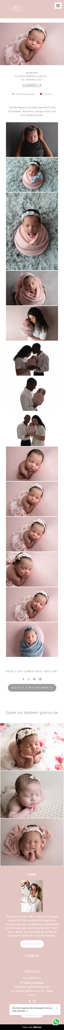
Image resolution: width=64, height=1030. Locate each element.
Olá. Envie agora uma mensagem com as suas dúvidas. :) (32, 1009)
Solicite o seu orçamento (32, 687)
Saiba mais (32, 944)
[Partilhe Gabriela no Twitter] (34, 679)
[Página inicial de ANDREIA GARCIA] (17, 9)
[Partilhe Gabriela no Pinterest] (40, 679)
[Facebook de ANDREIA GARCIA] (30, 1001)
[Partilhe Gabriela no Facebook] (23, 679)
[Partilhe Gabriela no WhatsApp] (28, 679)
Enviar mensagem (34, 982)
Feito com (32, 1027)
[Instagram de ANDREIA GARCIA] (34, 1001)
